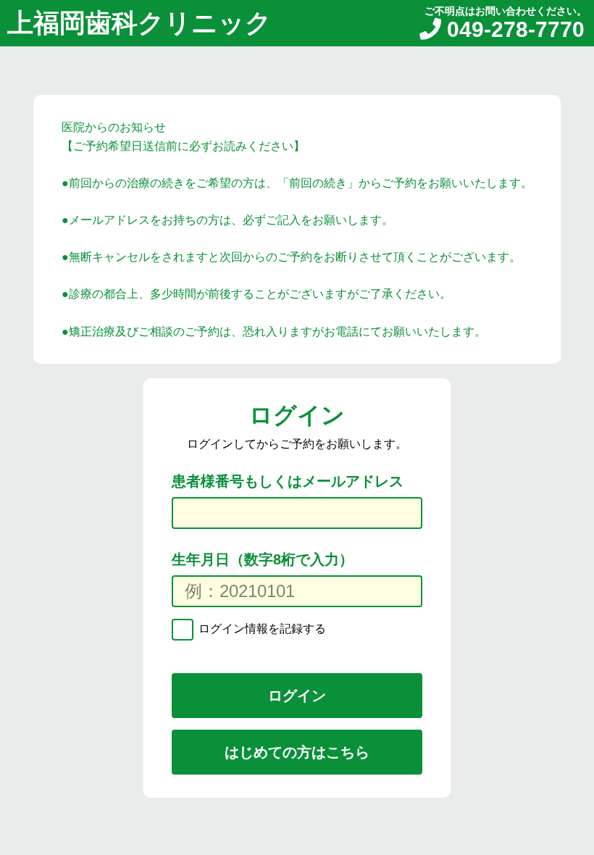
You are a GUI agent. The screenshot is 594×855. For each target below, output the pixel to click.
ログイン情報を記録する (261, 628)
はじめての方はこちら (297, 752)
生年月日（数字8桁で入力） (263, 559)
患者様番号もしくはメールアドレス (287, 481)
